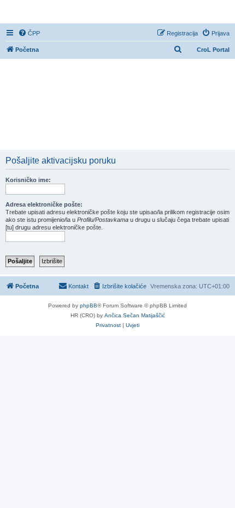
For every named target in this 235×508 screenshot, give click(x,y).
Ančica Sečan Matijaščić (134, 315)
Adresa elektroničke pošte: (44, 204)
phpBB (88, 306)
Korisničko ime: (28, 180)
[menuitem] (29, 33)
